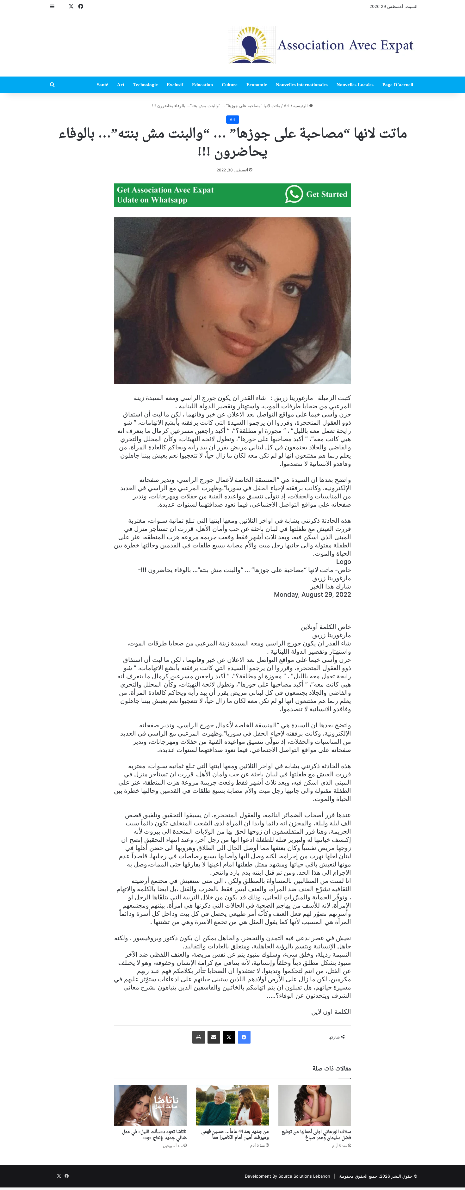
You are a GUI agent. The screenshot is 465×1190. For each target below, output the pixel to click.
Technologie (145, 84)
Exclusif (175, 84)
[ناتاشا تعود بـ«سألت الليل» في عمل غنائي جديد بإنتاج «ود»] (150, 1105)
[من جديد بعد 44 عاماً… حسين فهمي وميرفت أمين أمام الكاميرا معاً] (232, 1105)
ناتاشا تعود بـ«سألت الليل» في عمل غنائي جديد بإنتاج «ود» (154, 1135)
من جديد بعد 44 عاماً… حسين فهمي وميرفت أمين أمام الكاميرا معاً (235, 1134)
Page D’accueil (397, 84)
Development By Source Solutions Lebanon (287, 1176)
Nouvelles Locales (355, 84)
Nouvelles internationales (302, 84)
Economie (256, 84)
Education (202, 84)
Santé (102, 84)
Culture (230, 84)
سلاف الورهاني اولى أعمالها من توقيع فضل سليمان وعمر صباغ (316, 1135)
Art (120, 84)
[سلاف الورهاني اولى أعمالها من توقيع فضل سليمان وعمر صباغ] (314, 1105)
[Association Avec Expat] (323, 45)
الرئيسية (301, 105)
